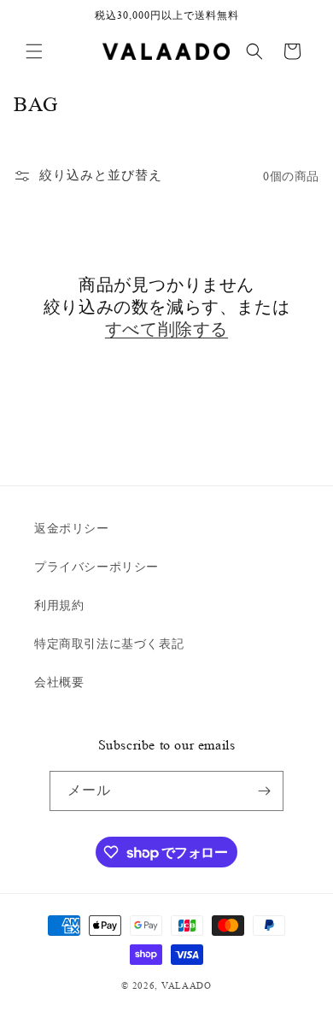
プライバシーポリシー (96, 566)
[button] (34, 51)
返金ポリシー (71, 528)
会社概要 (59, 682)
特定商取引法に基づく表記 (109, 643)
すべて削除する (166, 329)
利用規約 (59, 605)
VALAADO (186, 985)
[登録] (264, 791)
